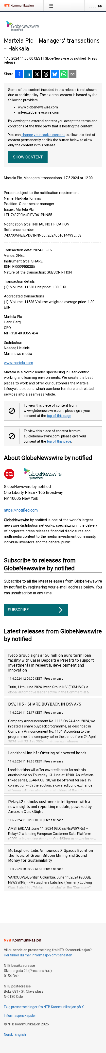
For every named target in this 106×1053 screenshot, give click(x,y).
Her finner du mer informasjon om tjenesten (38, 955)
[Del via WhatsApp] (64, 74)
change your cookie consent (43, 135)
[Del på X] (37, 74)
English (20, 1034)
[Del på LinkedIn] (28, 74)
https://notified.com (21, 510)
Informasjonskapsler (20, 1016)
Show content (28, 157)
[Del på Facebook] (19, 74)
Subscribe (18, 609)
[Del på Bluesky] (55, 74)
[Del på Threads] (46, 74)
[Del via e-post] (72, 74)
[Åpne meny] (52, 5)
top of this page (59, 416)
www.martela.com (18, 363)
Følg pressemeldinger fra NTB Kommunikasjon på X (44, 1007)
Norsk (8, 1034)
